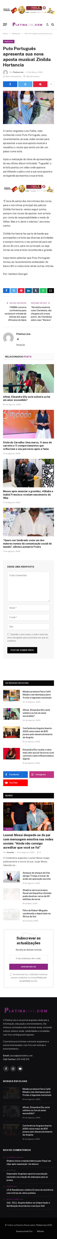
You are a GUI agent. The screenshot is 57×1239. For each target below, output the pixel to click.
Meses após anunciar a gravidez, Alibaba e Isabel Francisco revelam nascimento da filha (28, 494)
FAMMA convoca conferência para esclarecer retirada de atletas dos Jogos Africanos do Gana (15, 313)
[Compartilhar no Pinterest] (40, 84)
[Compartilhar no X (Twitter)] (25, 84)
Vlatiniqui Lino (13, 1157)
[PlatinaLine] (27, 24)
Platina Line (18, 72)
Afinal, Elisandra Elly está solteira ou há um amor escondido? (36, 713)
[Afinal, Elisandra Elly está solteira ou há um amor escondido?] (28, 378)
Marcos (10, 1186)
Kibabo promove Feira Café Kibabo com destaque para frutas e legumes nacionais (37, 694)
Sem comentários (13, 76)
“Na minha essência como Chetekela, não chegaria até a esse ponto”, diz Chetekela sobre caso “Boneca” (41, 313)
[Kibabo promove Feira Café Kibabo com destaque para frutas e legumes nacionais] (11, 695)
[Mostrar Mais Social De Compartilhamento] (51, 84)
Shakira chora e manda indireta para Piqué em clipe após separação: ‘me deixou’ (29, 1162)
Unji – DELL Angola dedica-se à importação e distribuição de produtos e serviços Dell (28, 1204)
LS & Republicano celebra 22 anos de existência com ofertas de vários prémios (30, 1191)
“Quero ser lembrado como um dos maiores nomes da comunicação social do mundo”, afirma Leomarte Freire (27, 543)
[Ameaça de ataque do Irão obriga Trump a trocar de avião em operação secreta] (11, 877)
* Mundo (8, 829)
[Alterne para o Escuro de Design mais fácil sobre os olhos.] (47, 24)
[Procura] (52, 24)
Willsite (40, 1231)
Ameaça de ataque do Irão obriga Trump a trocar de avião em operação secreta (37, 876)
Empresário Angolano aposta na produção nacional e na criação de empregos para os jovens (27, 1177)
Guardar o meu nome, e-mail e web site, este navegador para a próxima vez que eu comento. (27, 637)
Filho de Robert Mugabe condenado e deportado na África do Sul (37, 913)
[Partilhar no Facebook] (10, 84)
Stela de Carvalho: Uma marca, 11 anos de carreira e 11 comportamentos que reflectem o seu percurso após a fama (27, 446)
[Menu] (5, 24)
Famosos (8, 41)
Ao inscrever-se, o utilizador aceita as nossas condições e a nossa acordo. (29, 977)
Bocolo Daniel (13, 1199)
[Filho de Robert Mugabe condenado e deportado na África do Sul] (11, 914)
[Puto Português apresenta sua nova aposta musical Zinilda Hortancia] (28, 107)
